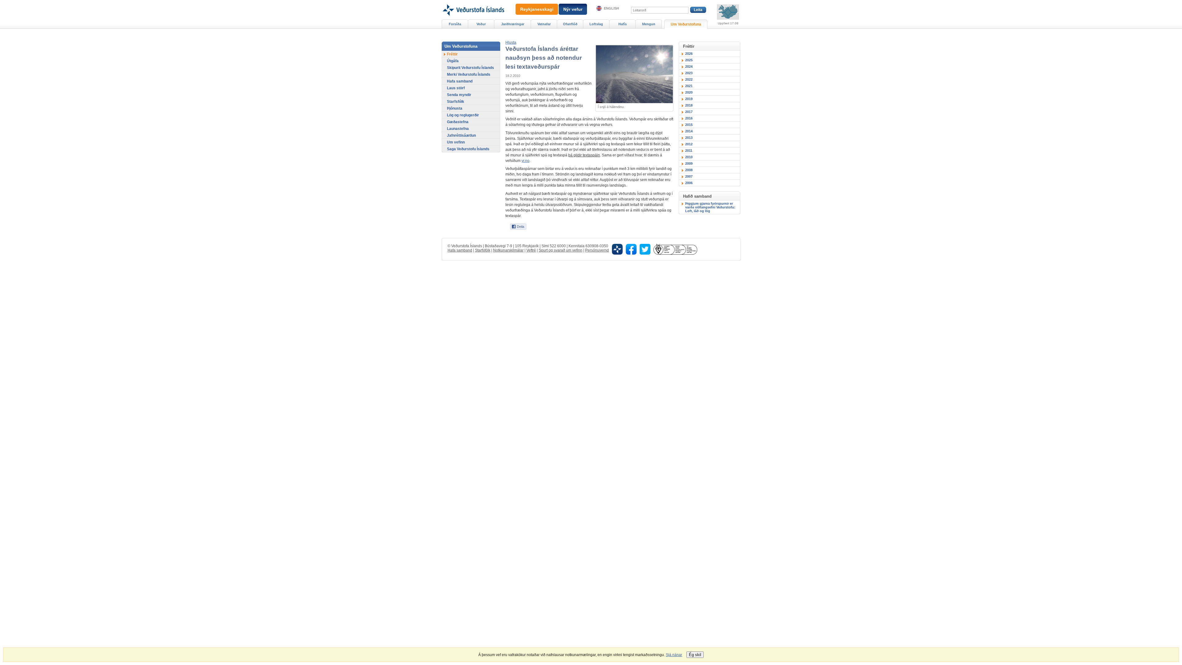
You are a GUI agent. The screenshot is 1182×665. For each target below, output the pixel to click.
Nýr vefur (572, 9)
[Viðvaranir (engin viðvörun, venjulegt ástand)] (728, 12)
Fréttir (452, 54)
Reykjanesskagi (536, 9)
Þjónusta (454, 108)
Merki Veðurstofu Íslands (468, 74)
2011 (688, 150)
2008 (689, 170)
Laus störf (456, 88)
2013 (689, 137)
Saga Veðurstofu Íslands (468, 149)
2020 (689, 92)
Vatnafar (544, 24)
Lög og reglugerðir (463, 115)
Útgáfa (453, 61)
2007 (689, 176)
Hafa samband (459, 81)
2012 (689, 144)
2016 (689, 118)
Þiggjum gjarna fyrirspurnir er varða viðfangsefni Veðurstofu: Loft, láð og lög (710, 207)
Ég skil (695, 654)
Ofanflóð (570, 24)
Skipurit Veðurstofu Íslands (470, 68)
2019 (689, 99)
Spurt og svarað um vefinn (560, 250)
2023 (689, 73)
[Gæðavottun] (675, 249)
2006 (689, 183)
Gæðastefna (457, 122)
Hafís (622, 24)
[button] (510, 42)
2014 (689, 131)
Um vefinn (456, 142)
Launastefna (458, 129)
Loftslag (596, 24)
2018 (689, 105)
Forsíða (455, 24)
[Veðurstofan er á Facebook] (631, 249)
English (611, 8)
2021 (689, 86)
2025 (689, 60)
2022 (689, 79)
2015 (689, 125)
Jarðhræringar (512, 24)
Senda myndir (459, 95)
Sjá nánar (674, 655)
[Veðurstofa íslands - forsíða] (473, 2)
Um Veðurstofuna (686, 24)
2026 (689, 53)
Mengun (648, 24)
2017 (689, 112)
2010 (689, 157)
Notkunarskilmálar (508, 250)
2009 (689, 163)
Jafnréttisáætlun (461, 135)
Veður (481, 24)
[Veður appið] (617, 249)
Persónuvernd (597, 250)
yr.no (525, 161)
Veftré (531, 250)
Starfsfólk (455, 101)
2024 (689, 66)
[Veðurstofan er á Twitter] (645, 249)
